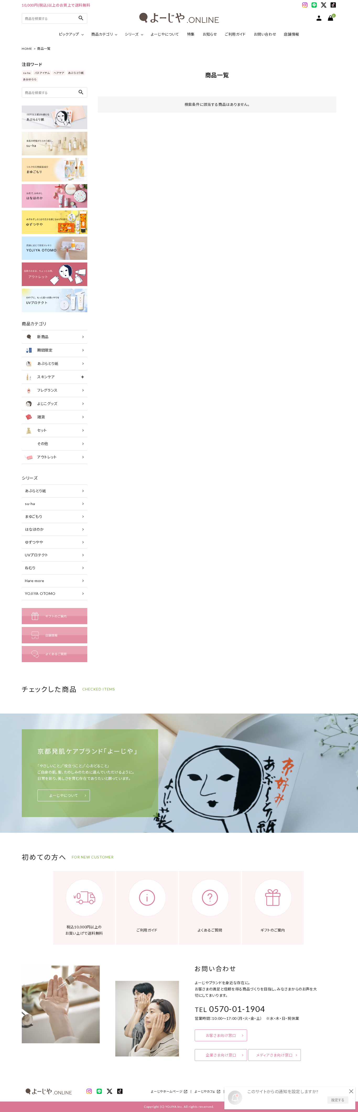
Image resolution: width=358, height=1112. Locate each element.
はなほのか (34, 529)
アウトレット (47, 457)
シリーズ (132, 34)
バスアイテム (42, 72)
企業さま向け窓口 (221, 1055)
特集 (191, 34)
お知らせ (210, 34)
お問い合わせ (265, 34)
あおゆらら (30, 79)
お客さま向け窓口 (221, 1035)
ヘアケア (59, 72)
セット (42, 430)
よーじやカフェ (205, 1091)
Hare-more (34, 580)
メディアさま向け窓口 (274, 1055)
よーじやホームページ (166, 1091)
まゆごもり (33, 516)
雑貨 (41, 417)
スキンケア (46, 377)
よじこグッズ (47, 403)
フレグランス (47, 390)
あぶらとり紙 (76, 72)
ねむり (30, 568)
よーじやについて (165, 34)
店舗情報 (291, 34)
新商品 (43, 337)
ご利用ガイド (235, 34)
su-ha (27, 72)
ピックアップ (69, 34)
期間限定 (45, 350)
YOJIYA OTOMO (40, 593)
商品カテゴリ (102, 34)
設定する (337, 1100)
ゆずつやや (34, 542)
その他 (42, 443)
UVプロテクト (36, 555)
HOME (27, 49)
